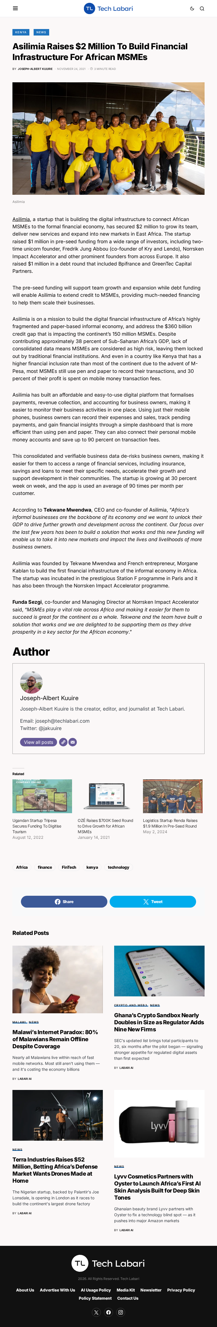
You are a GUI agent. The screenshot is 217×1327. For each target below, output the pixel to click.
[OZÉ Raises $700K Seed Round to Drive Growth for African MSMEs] (107, 796)
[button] (15, 8)
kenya (92, 867)
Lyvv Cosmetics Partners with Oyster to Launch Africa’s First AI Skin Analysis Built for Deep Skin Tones (157, 1187)
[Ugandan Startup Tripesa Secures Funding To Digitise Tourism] (42, 796)
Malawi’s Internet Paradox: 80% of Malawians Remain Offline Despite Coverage (55, 1039)
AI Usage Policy (96, 1290)
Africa (22, 867)
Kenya (21, 32)
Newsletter (151, 1290)
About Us (25, 1290)
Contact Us (127, 1298)
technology (118, 867)
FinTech (69, 867)
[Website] (63, 742)
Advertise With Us (57, 1290)
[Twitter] (96, 1312)
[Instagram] (120, 1312)
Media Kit (126, 1290)
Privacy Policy (181, 1290)
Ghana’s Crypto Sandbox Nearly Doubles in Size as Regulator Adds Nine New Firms (159, 1022)
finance (45, 867)
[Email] (72, 742)
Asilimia (21, 219)
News (41, 32)
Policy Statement (95, 1298)
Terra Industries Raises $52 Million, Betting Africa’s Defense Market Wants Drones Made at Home (55, 1170)
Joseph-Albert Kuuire (49, 698)
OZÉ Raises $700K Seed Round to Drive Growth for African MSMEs (105, 826)
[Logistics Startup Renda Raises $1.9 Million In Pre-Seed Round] (173, 796)
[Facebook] (108, 1312)
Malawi (19, 1022)
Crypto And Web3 (130, 1005)
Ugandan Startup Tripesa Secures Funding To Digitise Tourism (36, 826)
